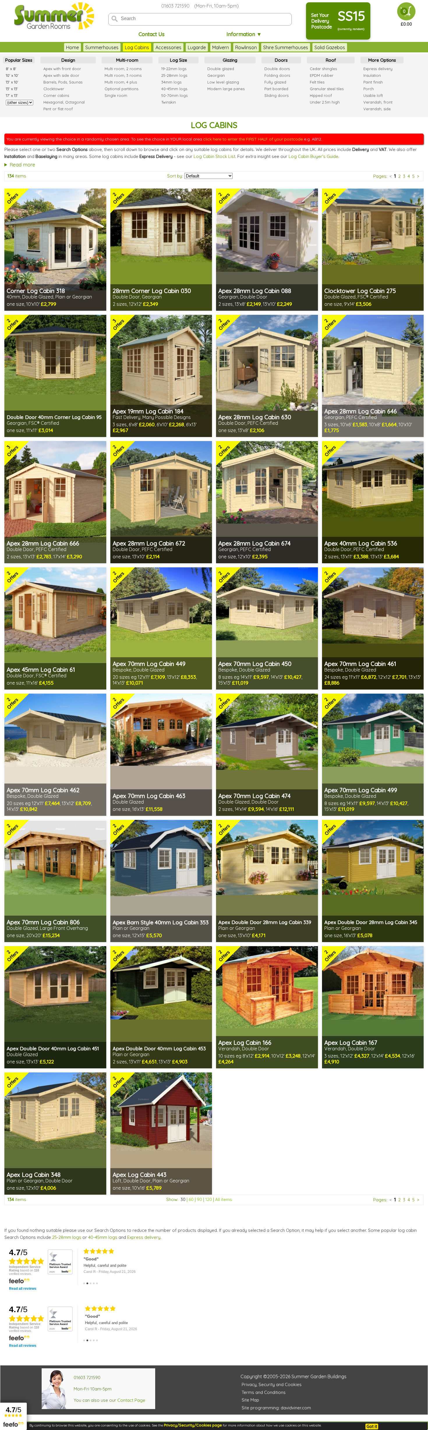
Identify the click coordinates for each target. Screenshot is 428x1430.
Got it (372, 1426)
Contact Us (152, 34)
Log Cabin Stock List (214, 156)
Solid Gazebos (329, 47)
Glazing (230, 60)
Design (68, 60)
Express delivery (143, 1237)
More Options (382, 60)
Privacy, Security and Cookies (272, 1384)
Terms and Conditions (264, 1392)
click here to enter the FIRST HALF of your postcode (253, 139)
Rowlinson (246, 47)
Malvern (220, 47)
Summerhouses (102, 47)
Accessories (168, 47)
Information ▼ (244, 34)
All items (223, 1199)
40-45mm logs (102, 1237)
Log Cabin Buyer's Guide (313, 156)
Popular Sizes (18, 60)
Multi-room (127, 60)
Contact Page (131, 1400)
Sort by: (175, 176)
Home (72, 47)
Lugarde (197, 47)
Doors (281, 60)
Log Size (178, 60)
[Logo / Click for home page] (53, 16)
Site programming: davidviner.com (276, 1408)
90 (199, 1199)
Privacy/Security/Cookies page (193, 1425)
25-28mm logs (66, 1237)
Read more (22, 164)
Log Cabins (137, 47)
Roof (331, 60)
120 (208, 1199)
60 (191, 1199)
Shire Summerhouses (285, 47)
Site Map (250, 1400)
